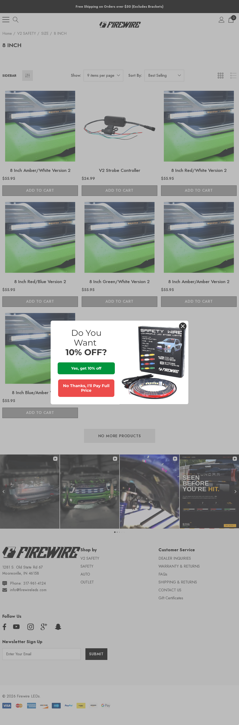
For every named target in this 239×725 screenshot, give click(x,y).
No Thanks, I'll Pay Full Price (86, 388)
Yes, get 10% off (86, 368)
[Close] (182, 326)
